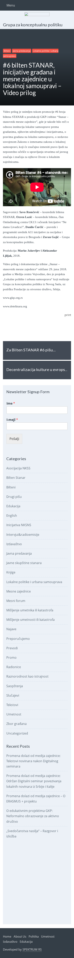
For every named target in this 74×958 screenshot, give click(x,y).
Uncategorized (17, 733)
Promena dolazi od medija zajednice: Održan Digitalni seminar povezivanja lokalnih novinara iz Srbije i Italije (33, 781)
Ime (11, 403)
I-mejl (12, 420)
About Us (20, 936)
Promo (11, 657)
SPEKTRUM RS (32, 949)
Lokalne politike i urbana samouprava (34, 582)
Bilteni (7, 50)
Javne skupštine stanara (24, 563)
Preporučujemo (18, 639)
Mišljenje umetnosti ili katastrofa (30, 619)
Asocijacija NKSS (18, 468)
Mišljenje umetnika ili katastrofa (29, 610)
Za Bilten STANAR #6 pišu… (31, 349)
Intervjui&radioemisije (22, 534)
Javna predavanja (21, 50)
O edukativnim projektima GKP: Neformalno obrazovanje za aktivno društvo (32, 816)
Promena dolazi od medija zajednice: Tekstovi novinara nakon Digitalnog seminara (33, 761)
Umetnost (13, 714)
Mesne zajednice (18, 591)
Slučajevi (12, 695)
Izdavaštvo (14, 544)
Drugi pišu (14, 497)
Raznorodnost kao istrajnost (27, 676)
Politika (34, 936)
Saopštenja (14, 686)
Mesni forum (15, 601)
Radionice (13, 667)
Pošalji (14, 438)
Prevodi (12, 648)
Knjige (10, 572)
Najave (11, 629)
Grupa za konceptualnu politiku (33, 24)
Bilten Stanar (15, 477)
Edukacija (13, 506)
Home (7, 936)
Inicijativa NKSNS (18, 525)
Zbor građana (16, 724)
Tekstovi (12, 705)
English (11, 515)
